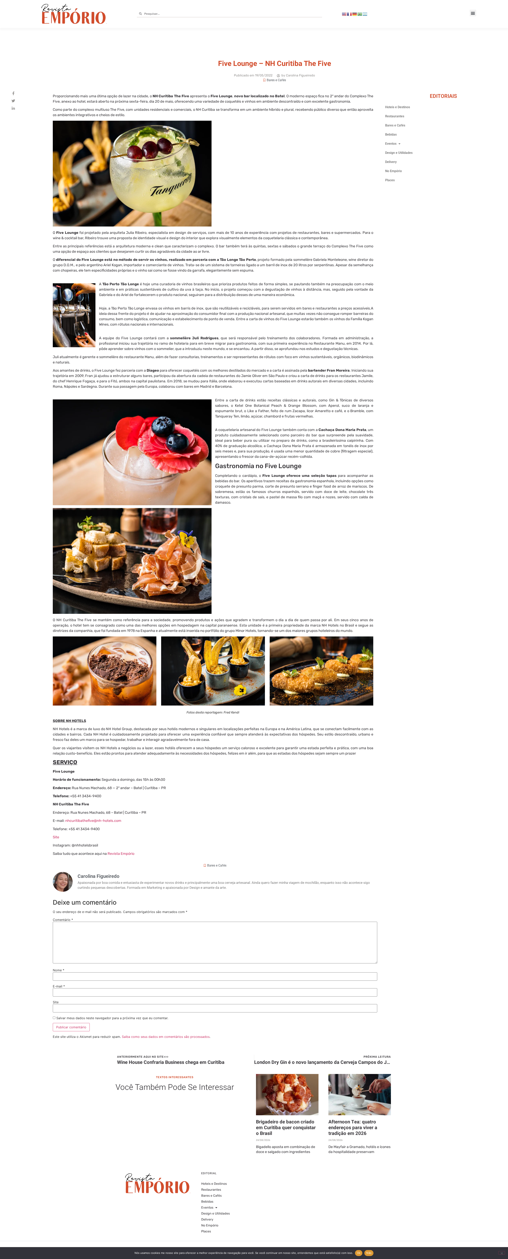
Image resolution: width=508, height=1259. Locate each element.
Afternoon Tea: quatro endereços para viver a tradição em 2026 (352, 1127)
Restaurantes (394, 116)
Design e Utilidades (399, 153)
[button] (473, 13)
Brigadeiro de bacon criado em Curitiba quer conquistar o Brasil (286, 1127)
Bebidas (391, 134)
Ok (359, 1252)
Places (390, 180)
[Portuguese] (360, 14)
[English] (344, 14)
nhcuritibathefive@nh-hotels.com (93, 820)
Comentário (63, 919)
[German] (354, 14)
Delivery (391, 162)
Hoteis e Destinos (397, 107)
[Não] (501, 1253)
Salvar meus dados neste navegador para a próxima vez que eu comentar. (112, 1018)
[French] (349, 14)
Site (56, 837)
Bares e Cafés (276, 80)
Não (368, 1252)
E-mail (59, 986)
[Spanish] (365, 14)
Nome (58, 970)
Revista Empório (121, 853)
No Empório (393, 171)
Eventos (390, 144)
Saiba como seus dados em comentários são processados (166, 1037)
